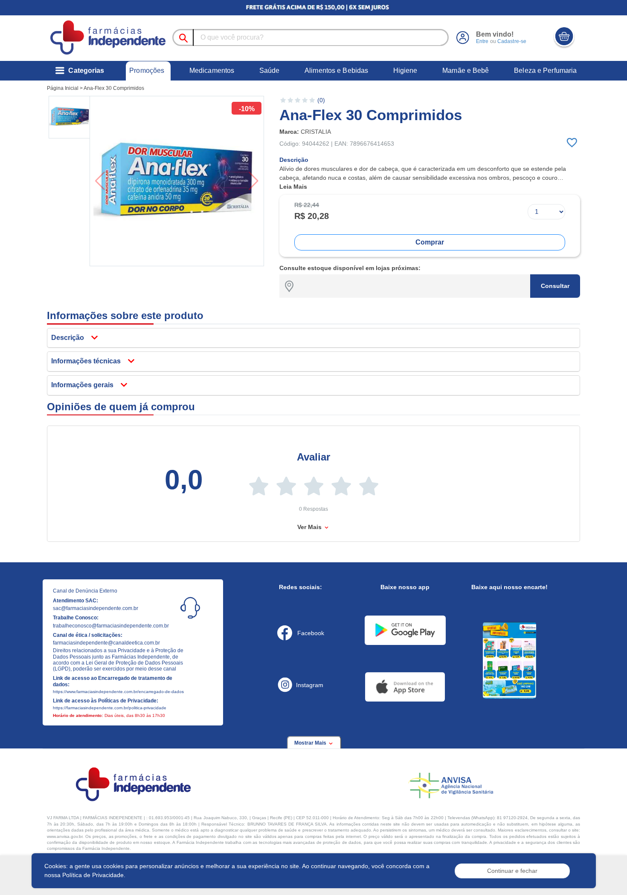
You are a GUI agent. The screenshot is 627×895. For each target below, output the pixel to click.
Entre (482, 41)
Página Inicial (62, 88)
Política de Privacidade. (93, 875)
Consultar (555, 285)
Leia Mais (293, 186)
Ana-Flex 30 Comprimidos (114, 88)
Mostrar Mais (311, 743)
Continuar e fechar (512, 870)
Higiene (405, 70)
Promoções (146, 70)
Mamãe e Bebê (465, 70)
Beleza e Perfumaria (545, 70)
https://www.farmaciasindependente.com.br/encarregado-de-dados (118, 691)
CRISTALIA (316, 131)
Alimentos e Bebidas (336, 70)
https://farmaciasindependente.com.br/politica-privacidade (109, 707)
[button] (70, 117)
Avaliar (313, 457)
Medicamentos (211, 70)
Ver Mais (310, 527)
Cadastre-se (511, 41)
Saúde (269, 70)
